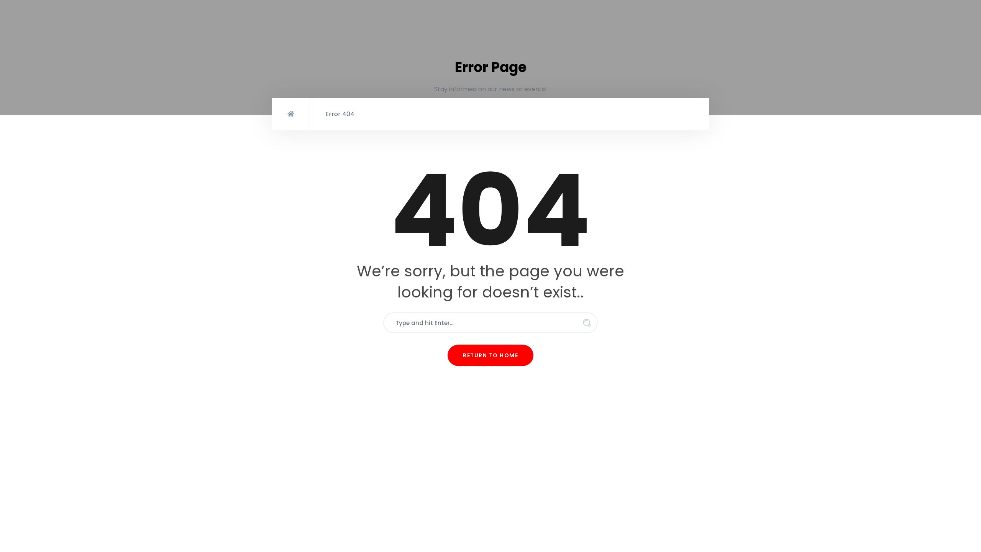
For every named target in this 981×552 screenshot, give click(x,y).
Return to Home (490, 355)
